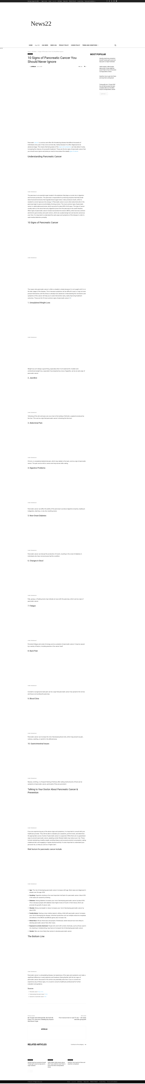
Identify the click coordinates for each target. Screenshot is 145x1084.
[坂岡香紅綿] (29, 66)
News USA (86, 1081)
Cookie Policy (102, 1081)
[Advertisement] (86, 23)
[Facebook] (107, 1)
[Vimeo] (114, 1)
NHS (45, 996)
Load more (103, 93)
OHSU (46, 994)
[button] (115, 45)
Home (29, 51)
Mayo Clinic (40, 991)
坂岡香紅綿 (33, 66)
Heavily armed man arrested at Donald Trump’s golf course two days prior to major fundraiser (37, 1064)
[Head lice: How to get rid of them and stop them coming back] (77, 1054)
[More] (55, 71)
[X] (112, 1)
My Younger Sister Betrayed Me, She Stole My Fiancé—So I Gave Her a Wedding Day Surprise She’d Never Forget (41, 1019)
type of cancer (74, 151)
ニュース (74, 1081)
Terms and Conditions (112, 1081)
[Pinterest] (47, 71)
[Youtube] (116, 1)
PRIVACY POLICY (94, 1081)
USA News (34, 51)
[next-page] (31, 1071)
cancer (36, 142)
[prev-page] (29, 1071)
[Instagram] (109, 1)
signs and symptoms (65, 147)
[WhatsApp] (51, 71)
